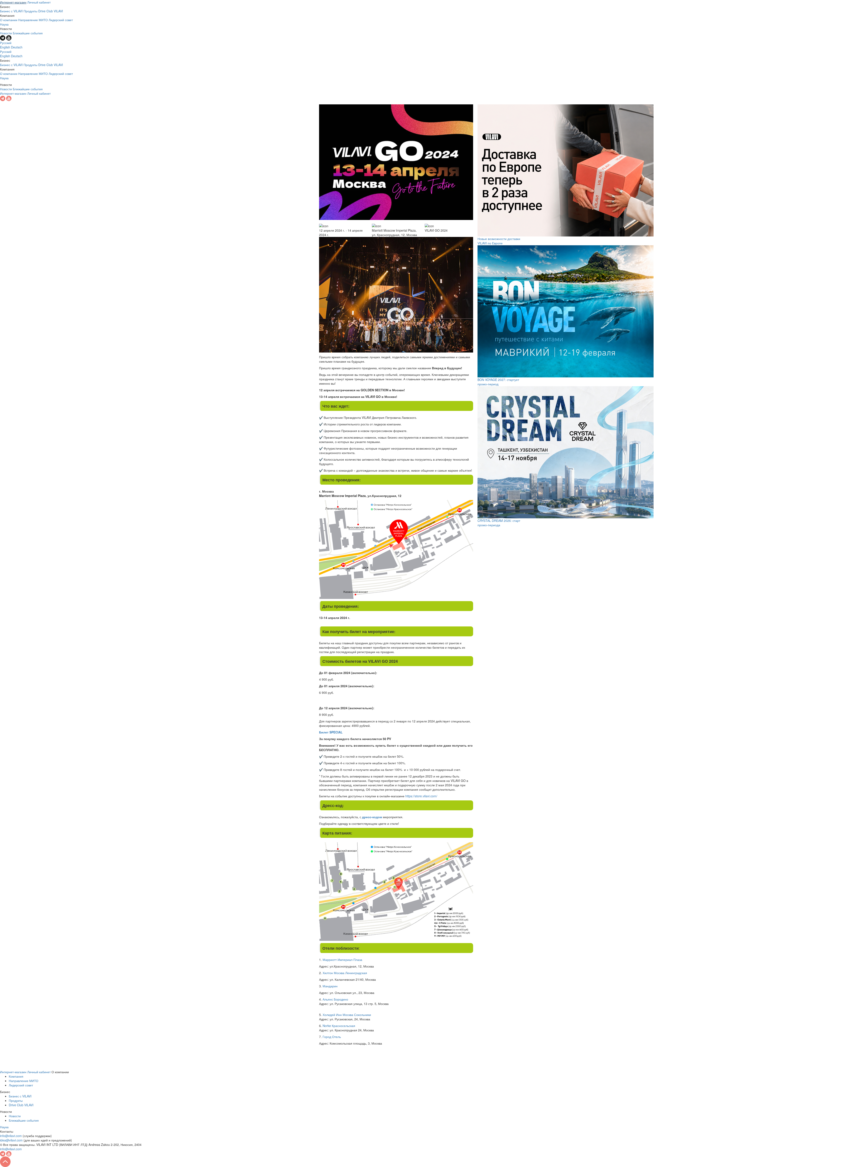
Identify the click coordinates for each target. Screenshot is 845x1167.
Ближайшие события (28, 33)
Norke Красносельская (339, 1025)
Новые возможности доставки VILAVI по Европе (499, 240)
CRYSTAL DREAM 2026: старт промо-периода (499, 522)
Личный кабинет (39, 2)
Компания (16, 1076)
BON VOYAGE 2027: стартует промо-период (498, 381)
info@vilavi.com (11, 1136)
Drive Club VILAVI (50, 11)
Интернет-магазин (13, 2)
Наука (4, 24)
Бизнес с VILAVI (11, 11)
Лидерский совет (61, 20)
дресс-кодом (372, 817)
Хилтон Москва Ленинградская (345, 973)
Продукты (30, 11)
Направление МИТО (33, 20)
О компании (8, 20)
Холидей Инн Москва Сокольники (347, 1014)
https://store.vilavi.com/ (421, 796)
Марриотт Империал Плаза (342, 959)
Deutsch (16, 47)
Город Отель (332, 1036)
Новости (6, 33)
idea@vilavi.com (11, 1140)
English (5, 47)
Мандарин (330, 986)
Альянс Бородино (335, 999)
